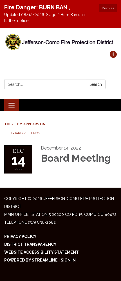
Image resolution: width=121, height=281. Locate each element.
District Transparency (30, 244)
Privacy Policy (20, 236)
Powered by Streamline (31, 260)
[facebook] (113, 56)
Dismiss (108, 8)
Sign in (68, 260)
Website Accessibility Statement (41, 252)
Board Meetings (25, 133)
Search (95, 84)
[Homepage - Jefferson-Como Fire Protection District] (60, 42)
